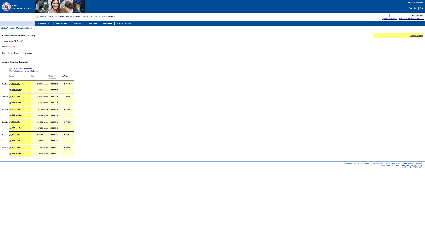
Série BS (85, 17)
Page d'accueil (40, 17)
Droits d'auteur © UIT (393, 163)
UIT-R (50, 17)
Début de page (350, 163)
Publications (59, 17)
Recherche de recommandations (411, 18)
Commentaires (363, 163)
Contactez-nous (377, 163)
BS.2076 (93, 17)
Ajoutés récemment (389, 18)
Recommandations (73, 17)
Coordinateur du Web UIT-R (411, 165)
